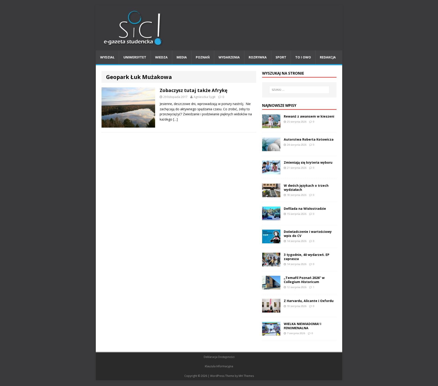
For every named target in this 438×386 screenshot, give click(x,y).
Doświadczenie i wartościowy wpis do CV (308, 233)
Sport (281, 57)
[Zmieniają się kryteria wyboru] (271, 171)
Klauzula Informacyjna (219, 366)
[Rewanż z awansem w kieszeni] (271, 125)
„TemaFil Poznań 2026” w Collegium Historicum (304, 280)
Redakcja (328, 57)
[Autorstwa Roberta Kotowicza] (271, 148)
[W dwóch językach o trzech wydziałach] (271, 194)
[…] (175, 119)
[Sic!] (219, 28)
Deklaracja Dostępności (219, 357)
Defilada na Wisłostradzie (305, 208)
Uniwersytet (134, 57)
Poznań (203, 57)
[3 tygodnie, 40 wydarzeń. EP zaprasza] (271, 263)
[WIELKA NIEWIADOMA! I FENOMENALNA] (271, 333)
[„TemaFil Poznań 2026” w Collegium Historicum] (271, 286)
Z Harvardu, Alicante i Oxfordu (309, 301)
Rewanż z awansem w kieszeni (309, 116)
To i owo (303, 57)
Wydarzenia (229, 57)
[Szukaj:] (299, 90)
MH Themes (246, 376)
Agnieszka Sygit (204, 97)
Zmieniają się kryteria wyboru (308, 162)
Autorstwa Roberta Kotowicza (309, 139)
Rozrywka (258, 57)
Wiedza (161, 57)
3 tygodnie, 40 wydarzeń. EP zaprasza (306, 256)
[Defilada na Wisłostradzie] (271, 217)
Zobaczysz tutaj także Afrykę (193, 90)
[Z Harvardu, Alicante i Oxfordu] (271, 309)
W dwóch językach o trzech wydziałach (306, 187)
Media (182, 57)
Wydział (107, 57)
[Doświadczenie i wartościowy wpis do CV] (271, 240)
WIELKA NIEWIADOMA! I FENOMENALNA (302, 326)
